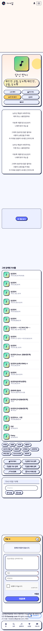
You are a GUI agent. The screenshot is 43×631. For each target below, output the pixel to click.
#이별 (5, 444)
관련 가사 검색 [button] (31, 461)
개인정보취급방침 (7, 614)
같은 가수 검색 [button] (13, 467)
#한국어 (27, 453)
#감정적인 (34, 449)
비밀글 (37, 594)
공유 (31, 97)
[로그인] (34, 3)
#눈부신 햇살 (7, 449)
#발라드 (27, 444)
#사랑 (19, 444)
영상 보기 (22, 219)
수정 (10, 493)
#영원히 (17, 449)
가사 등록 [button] (13, 472)
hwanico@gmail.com (16, 619)
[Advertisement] (21, 29)
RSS (26, 619)
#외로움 (25, 449)
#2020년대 (17, 453)
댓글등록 (22, 599)
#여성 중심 (6, 453)
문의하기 (36, 615)
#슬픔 (12, 444)
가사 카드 (31, 92)
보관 (22, 102)
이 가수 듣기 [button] (13, 97)
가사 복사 (13, 461)
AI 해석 (13, 92)
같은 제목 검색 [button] (31, 467)
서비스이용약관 (19, 614)
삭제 (19, 493)
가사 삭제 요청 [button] (31, 472)
